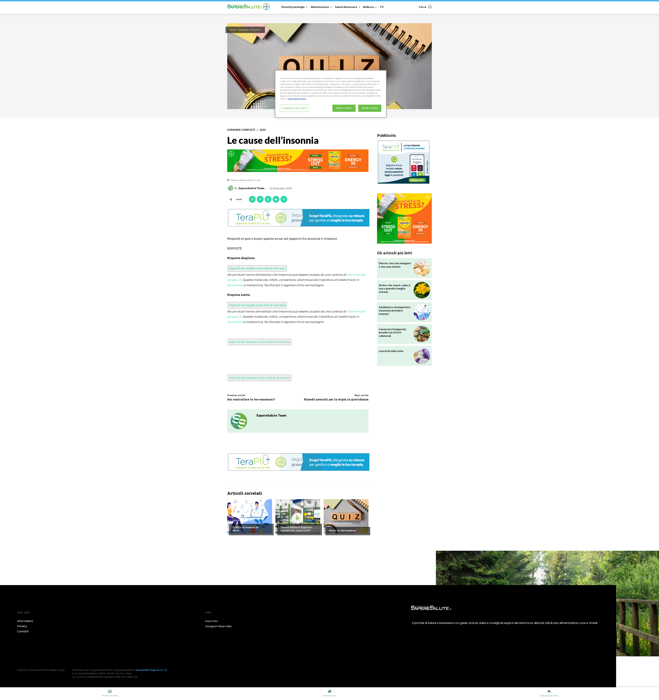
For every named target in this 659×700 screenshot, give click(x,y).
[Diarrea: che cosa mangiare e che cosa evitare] (422, 268)
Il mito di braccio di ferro (245, 528)
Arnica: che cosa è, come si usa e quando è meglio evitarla (394, 288)
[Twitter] (260, 199)
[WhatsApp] (268, 199)
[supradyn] (297, 160)
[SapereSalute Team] (231, 188)
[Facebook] (252, 199)
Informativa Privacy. (297, 99)
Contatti (22, 631)
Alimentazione (289, 520)
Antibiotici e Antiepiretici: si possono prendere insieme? (395, 310)
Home (233, 29)
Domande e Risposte (249, 29)
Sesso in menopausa (342, 530)
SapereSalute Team (251, 188)
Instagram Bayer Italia (218, 626)
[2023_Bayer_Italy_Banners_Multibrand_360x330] (404, 218)
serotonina (235, 285)
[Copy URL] (283, 199)
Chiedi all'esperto (242, 520)
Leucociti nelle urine (391, 350)
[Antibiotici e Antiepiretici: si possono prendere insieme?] (422, 312)
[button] (425, 7)
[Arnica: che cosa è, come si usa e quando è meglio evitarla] (422, 290)
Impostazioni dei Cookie (294, 108)
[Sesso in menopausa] (346, 516)
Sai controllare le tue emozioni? (251, 399)
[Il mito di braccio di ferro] (249, 516)
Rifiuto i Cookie (344, 108)
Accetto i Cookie (370, 108)
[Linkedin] (276, 199)
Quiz (262, 129)
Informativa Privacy (25, 623)
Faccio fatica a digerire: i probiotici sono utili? (296, 528)
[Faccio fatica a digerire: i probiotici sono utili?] (297, 516)
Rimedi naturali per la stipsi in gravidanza (336, 399)
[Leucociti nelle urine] (422, 356)
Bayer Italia (211, 621)
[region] (330, 94)
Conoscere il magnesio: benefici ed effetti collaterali (392, 332)
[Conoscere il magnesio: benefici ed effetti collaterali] (422, 334)
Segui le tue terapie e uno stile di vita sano (257, 268)
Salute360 (142, 670)
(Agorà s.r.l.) (158, 670)
